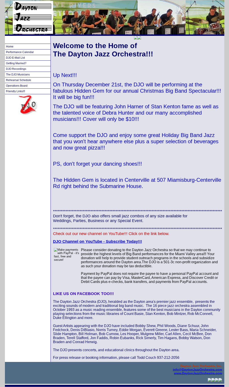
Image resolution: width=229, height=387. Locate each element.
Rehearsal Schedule (18, 80)
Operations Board (17, 85)
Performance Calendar (20, 52)
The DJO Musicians (18, 74)
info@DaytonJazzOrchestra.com (197, 369)
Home (9, 46)
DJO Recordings (16, 69)
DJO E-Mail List (15, 57)
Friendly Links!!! (15, 91)
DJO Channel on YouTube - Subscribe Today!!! (97, 241)
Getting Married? (16, 63)
